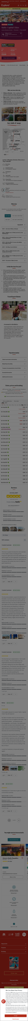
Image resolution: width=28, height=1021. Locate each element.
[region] (14, 1004)
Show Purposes (15, 1019)
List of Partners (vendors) (11, 1012)
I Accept (15, 1015)
